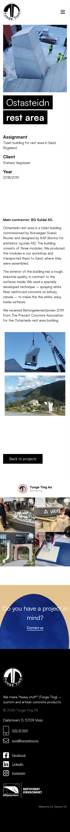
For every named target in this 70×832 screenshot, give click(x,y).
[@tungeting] (23, 489)
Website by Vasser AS (53, 806)
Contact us (35, 628)
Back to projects (22, 459)
